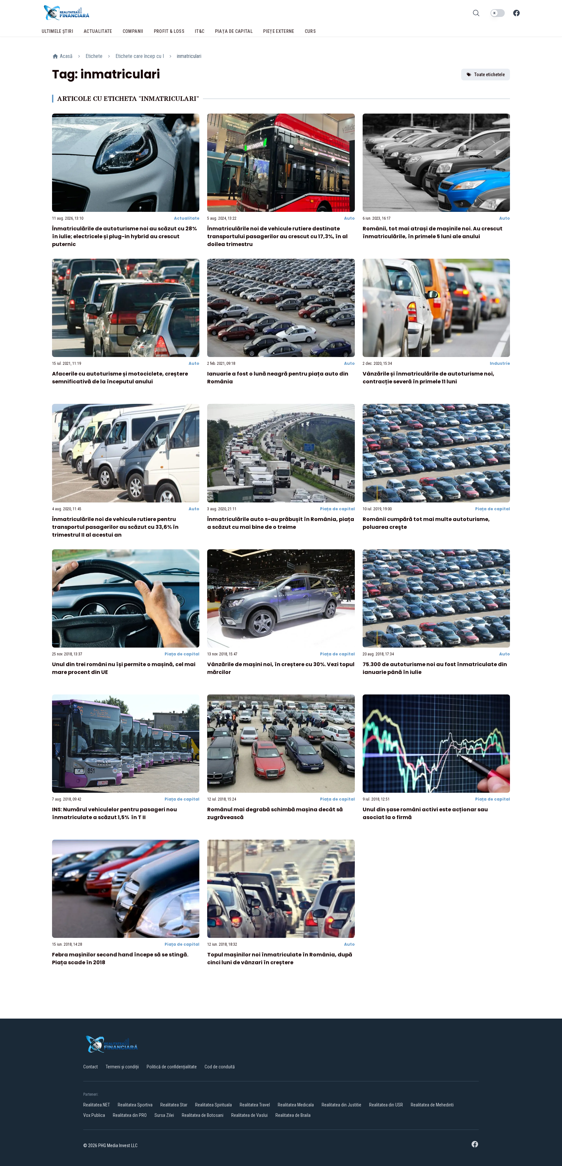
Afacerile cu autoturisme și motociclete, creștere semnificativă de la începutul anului (120, 377)
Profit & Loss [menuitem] (169, 31)
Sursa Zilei (164, 1115)
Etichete (94, 56)
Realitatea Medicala (296, 1104)
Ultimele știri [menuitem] (57, 31)
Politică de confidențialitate (172, 1066)
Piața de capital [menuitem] (234, 31)
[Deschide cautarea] (476, 13)
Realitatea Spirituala (213, 1104)
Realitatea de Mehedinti (432, 1104)
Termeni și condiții (122, 1066)
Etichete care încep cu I (139, 56)
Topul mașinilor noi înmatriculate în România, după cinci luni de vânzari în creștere (279, 958)
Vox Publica (94, 1115)
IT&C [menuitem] (199, 31)
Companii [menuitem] (133, 31)
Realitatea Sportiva (135, 1104)
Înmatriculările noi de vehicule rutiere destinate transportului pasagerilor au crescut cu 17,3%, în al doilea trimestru (277, 236)
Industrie (500, 363)
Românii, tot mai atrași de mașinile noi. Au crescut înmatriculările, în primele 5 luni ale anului (432, 232)
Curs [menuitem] (310, 31)
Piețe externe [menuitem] (278, 31)
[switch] (497, 13)
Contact (90, 1066)
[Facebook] (516, 13)
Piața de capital (337, 509)
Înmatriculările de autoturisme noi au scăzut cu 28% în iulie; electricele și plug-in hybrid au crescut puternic (124, 236)
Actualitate (186, 218)
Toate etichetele (489, 74)
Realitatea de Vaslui (249, 1115)
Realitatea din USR (386, 1104)
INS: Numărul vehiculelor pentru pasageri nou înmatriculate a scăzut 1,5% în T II (114, 813)
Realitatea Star (173, 1104)
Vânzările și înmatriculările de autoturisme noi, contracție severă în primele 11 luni (428, 377)
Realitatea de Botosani (202, 1115)
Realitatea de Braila (293, 1115)
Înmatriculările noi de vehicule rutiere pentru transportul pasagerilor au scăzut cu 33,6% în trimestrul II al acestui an (115, 527)
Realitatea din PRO (130, 1115)
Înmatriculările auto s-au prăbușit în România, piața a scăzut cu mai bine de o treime (280, 523)
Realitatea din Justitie (341, 1104)
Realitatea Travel (255, 1104)
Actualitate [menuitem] (98, 31)
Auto (349, 218)
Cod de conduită (220, 1066)
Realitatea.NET (96, 1104)
